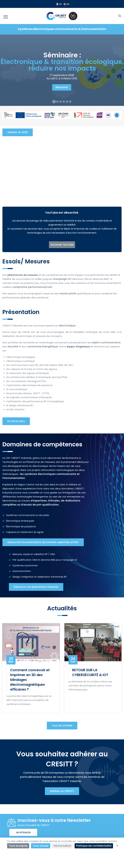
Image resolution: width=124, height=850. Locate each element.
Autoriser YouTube (62, 244)
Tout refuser (41, 846)
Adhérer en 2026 (17, 132)
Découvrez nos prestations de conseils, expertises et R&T (43, 542)
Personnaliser (62, 846)
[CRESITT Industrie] (62, 16)
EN (68, 4)
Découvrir (62, 87)
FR (60, 4)
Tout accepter (18, 846)
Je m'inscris (23, 832)
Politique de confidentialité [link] (93, 846)
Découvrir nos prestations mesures (36, 587)
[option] (31, 667)
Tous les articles (62, 725)
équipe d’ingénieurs (78, 346)
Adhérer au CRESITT (62, 791)
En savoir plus (16, 421)
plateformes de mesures (23, 275)
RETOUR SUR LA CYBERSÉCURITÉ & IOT (90, 672)
